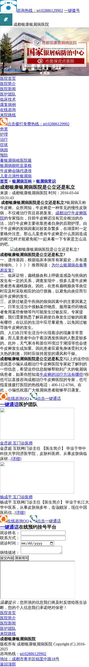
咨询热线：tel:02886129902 (40, 10)
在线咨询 (8, 110)
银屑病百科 (22, 181)
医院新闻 (8, 89)
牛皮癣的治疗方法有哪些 (61, 374)
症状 (4, 145)
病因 (4, 150)
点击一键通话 (49, 398)
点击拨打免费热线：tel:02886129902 (38, 124)
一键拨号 (72, 10)
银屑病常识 (46, 181)
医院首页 (8, 78)
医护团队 (8, 94)
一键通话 (9, 404)
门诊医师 (16, 443)
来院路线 (8, 115)
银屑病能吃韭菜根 (16, 165)
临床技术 (8, 99)
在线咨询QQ (18, 398)
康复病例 (8, 104)
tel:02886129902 (33, 654)
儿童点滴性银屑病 (16, 176)
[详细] (16, 459)
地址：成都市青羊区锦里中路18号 (29, 659)
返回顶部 (8, 664)
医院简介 (8, 84)
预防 (4, 155)
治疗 (4, 139)
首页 (4, 181)
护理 (4, 134)
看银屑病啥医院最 (16, 160)
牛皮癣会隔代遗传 (16, 171)
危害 (4, 129)
